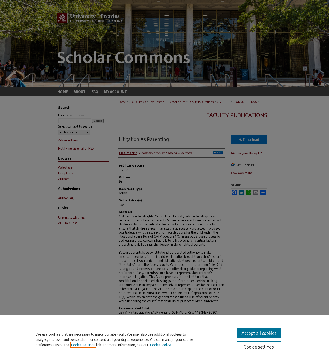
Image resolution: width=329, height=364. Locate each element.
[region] (164, 339)
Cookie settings (83, 345)
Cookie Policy (160, 345)
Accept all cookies (258, 333)
